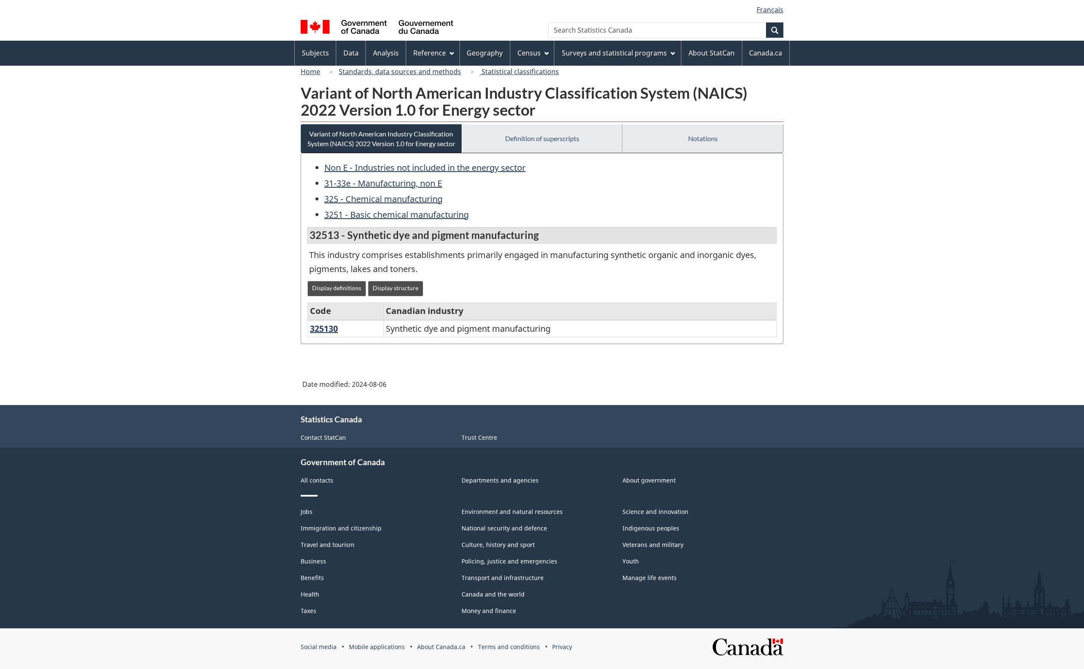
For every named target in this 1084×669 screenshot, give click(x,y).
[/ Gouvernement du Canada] (377, 28)
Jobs (306, 512)
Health (310, 594)
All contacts (317, 480)
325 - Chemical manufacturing (383, 199)
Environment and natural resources (512, 512)
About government (649, 480)
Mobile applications (377, 647)
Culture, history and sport (498, 545)
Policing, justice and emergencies (509, 561)
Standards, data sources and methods (400, 71)
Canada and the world (493, 594)
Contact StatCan (323, 437)
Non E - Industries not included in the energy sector (424, 167)
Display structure (395, 287)
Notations (703, 138)
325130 (324, 328)
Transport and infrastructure (503, 578)
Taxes (308, 611)
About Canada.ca (441, 647)
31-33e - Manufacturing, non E (383, 183)
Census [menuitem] (529, 53)
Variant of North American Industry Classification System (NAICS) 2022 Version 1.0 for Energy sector (381, 138)
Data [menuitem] (351, 53)
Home (310, 71)
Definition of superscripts (542, 138)
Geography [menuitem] (485, 53)
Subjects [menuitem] (315, 53)
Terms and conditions (509, 647)
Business (313, 561)
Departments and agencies (500, 480)
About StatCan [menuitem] (712, 53)
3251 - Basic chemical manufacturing (396, 214)
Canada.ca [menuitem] (765, 53)
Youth (630, 561)
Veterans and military (652, 545)
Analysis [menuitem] (386, 53)
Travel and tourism (327, 545)
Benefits (312, 578)
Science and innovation (655, 512)
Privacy (562, 647)
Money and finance (489, 611)
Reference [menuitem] (429, 53)
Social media (319, 647)
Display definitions (336, 287)
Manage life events (649, 578)
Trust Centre (479, 437)
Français (770, 9)
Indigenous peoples (650, 528)
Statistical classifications (519, 71)
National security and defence (504, 528)
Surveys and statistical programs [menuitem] (614, 53)
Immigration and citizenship (341, 528)
